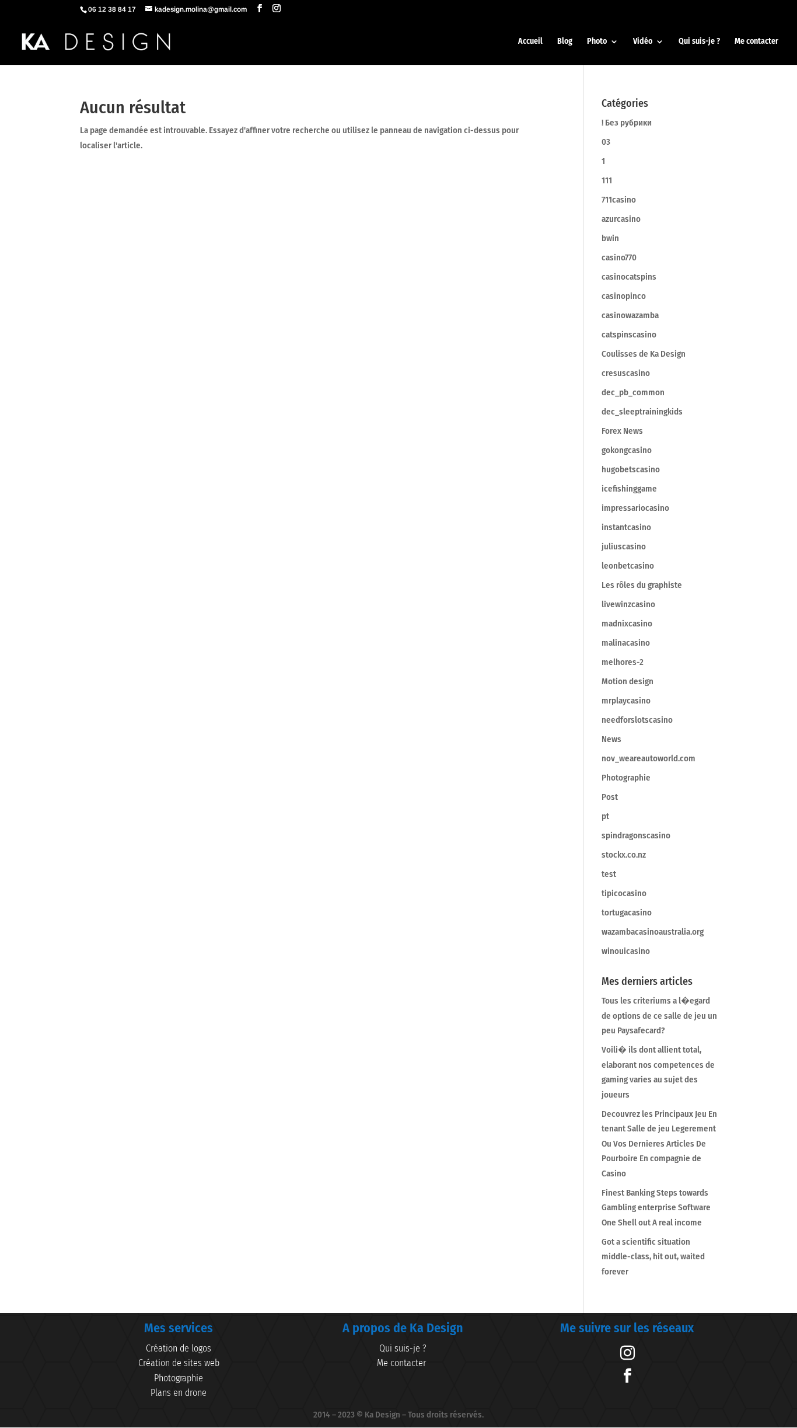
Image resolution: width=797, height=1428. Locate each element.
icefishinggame (629, 488)
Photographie (626, 777)
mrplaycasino (626, 700)
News (611, 739)
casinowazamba (630, 315)
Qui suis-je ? (699, 41)
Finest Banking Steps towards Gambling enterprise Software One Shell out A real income (656, 1207)
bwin (610, 238)
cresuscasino (626, 373)
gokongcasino (627, 450)
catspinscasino (629, 334)
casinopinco (624, 296)
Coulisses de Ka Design (644, 354)
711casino (619, 199)
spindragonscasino (636, 835)
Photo (597, 41)
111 (607, 180)
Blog (564, 41)
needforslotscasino (637, 720)
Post (610, 797)
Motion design (627, 681)
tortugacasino (627, 912)
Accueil (530, 41)
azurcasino (621, 219)
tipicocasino (624, 893)
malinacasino (626, 643)
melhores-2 (623, 662)
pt (605, 816)
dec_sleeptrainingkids (642, 411)
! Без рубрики (627, 122)
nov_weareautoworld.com (648, 758)
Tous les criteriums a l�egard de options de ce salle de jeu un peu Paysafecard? (659, 1015)
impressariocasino (635, 508)
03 (606, 142)
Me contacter (756, 41)
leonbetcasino (628, 565)
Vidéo (642, 41)
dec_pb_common (633, 392)
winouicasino (626, 951)
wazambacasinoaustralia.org (653, 932)
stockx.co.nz (624, 854)
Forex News (622, 431)
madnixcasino (627, 623)
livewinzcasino (628, 604)
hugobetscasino (631, 469)
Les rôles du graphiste (642, 585)
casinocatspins (629, 276)
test (609, 874)
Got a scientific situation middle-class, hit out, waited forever (653, 1257)
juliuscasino (624, 546)
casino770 (619, 257)
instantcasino (626, 527)
